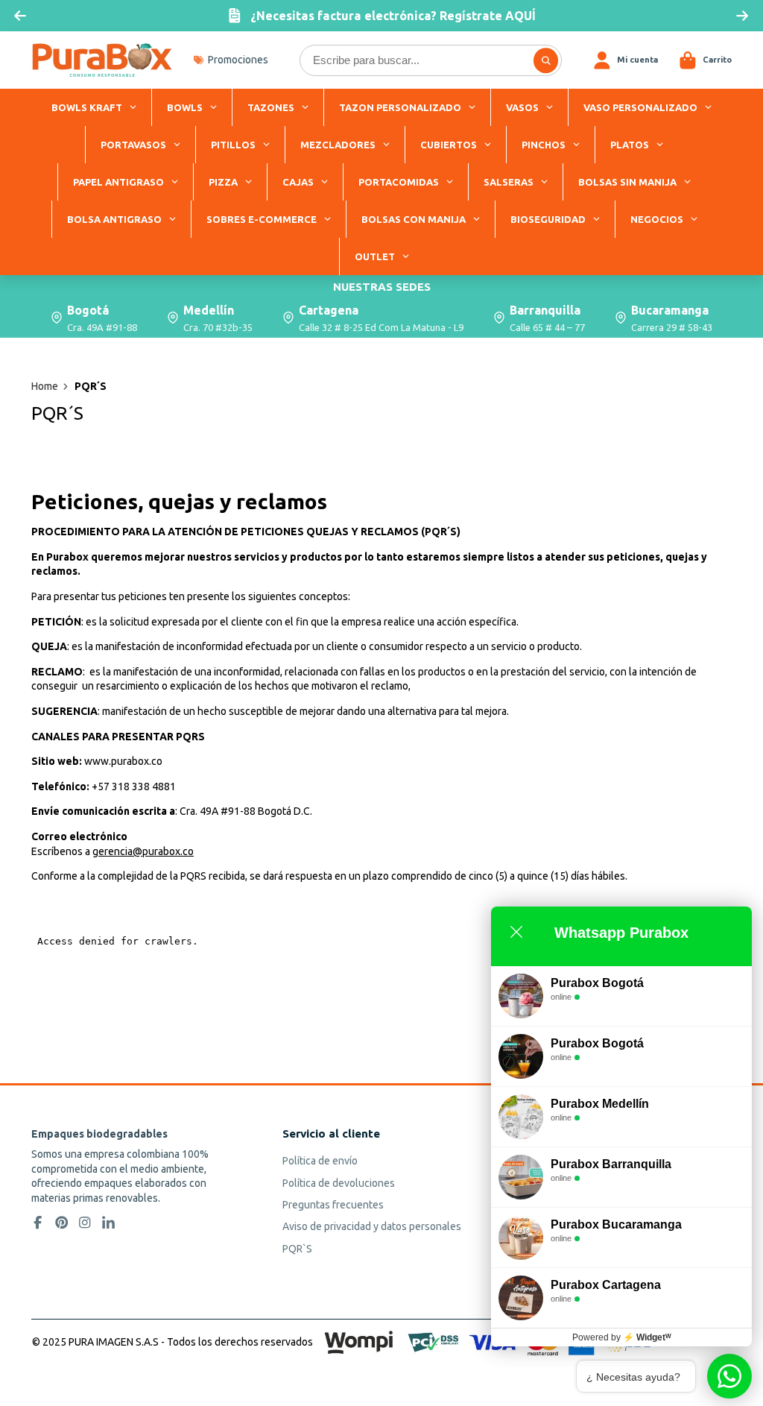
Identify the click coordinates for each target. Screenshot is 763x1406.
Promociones (238, 60)
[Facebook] (38, 1222)
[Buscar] (546, 60)
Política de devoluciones (338, 1183)
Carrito (705, 60)
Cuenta (625, 60)
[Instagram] (85, 1222)
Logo (102, 60)
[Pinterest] (62, 1222)
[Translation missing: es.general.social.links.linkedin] (108, 1222)
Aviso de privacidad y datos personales (371, 1226)
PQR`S (297, 1249)
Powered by (621, 1337)
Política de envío (320, 1161)
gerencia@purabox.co (143, 851)
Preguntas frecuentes (333, 1205)
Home (44, 386)
